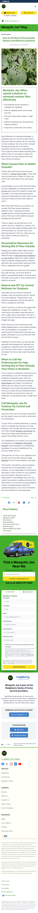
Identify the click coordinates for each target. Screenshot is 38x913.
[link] (29, 503)
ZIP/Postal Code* (8, 636)
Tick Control (7, 531)
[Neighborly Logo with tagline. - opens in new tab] (23, 678)
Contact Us (5, 800)
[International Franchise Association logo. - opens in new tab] (4, 836)
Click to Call (30, 12)
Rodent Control (8, 526)
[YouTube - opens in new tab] (19, 764)
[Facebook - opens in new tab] (2, 764)
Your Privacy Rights (10, 895)
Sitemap (4, 827)
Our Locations (6, 823)
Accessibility (5, 888)
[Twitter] (14, 503)
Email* (4, 613)
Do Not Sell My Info (7, 892)
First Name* (6, 598)
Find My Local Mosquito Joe (19, 579)
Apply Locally (6, 804)
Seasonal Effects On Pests (12, 528)
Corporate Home (7, 831)
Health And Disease (9, 516)
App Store (20, 730)
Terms (22, 654)
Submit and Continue (19, 667)
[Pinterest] (19, 503)
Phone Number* (7, 621)
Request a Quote (11, 12)
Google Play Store (20, 735)
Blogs (3, 819)
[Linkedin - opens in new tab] (15, 764)
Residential (11, 592)
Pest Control (7, 520)
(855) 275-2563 (24, 583)
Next (32, 497)
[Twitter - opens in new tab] (7, 764)
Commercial (29, 592)
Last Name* (6, 605)
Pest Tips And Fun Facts (11, 524)
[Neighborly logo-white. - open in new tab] (5, 1)
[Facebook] (9, 503)
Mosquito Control (9, 518)
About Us (4, 796)
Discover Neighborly (18, 714)
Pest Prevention (6, 34)
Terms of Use (5, 881)
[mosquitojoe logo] (19, 753)
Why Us (4, 792)
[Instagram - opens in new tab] (11, 764)
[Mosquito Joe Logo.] (10, 678)
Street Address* (7, 629)
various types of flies (18, 174)
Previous (7, 497)
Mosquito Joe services (24, 431)
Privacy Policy (30, 654)
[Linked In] (24, 503)
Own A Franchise (7, 808)
